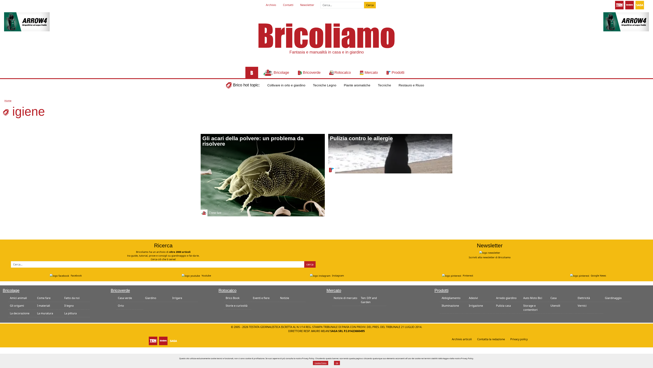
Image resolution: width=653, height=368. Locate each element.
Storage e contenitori (530, 308)
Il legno (69, 306)
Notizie (284, 298)
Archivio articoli (462, 339)
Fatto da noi (72, 298)
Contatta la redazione (491, 339)
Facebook (76, 275)
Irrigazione (476, 306)
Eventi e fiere (261, 298)
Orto (121, 306)
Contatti (288, 5)
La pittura (70, 313)
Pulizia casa (503, 306)
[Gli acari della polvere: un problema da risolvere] (263, 175)
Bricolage (11, 290)
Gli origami (17, 306)
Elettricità (584, 298)
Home (7, 100)
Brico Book (233, 298)
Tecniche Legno (324, 85)
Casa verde (125, 298)
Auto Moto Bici (532, 298)
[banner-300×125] (27, 21)
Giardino (150, 298)
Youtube (206, 275)
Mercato (333, 290)
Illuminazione (450, 306)
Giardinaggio (613, 298)
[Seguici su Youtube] (10, 4)
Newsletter (307, 5)
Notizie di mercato (345, 298)
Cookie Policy (320, 363)
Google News (598, 275)
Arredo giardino (506, 298)
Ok (337, 363)
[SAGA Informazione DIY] (640, 5)
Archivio (271, 5)
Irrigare (177, 298)
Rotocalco (227, 290)
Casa (553, 298)
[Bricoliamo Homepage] (251, 72)
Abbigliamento (451, 298)
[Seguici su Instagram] (22, 4)
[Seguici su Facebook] (16, 4)
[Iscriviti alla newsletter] (490, 252)
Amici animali (18, 298)
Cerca (370, 5)
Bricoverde (120, 290)
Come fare (44, 298)
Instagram (337, 275)
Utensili (555, 306)
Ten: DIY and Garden (369, 300)
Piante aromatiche (357, 85)
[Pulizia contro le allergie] (390, 153)
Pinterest (467, 275)
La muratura (45, 313)
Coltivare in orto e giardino (286, 85)
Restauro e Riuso (411, 85)
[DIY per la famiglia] (629, 5)
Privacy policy (519, 339)
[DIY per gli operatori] (619, 5)
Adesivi (473, 298)
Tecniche (384, 85)
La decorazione (19, 313)
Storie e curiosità (236, 306)
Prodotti (441, 290)
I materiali (43, 306)
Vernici (582, 306)
